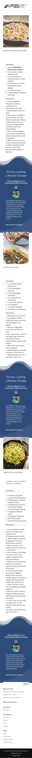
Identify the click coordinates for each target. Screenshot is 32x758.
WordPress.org (7, 742)
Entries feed (6, 736)
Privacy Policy (16, 755)
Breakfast (6, 717)
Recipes (5, 726)
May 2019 (6, 710)
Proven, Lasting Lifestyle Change (16, 173)
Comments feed (7, 739)
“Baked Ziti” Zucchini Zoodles (12, 472)
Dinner (5, 720)
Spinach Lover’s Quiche (11, 267)
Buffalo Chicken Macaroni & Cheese (15, 51)
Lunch (5, 723)
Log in (5, 733)
